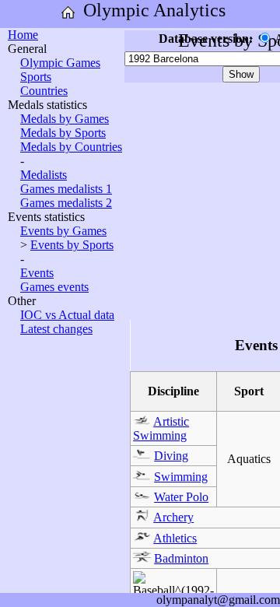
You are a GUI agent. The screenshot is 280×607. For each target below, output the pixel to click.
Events (37, 272)
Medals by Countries (71, 146)
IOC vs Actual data (67, 314)
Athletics (175, 538)
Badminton (181, 558)
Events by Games (63, 230)
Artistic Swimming (161, 428)
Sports (35, 76)
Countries (44, 90)
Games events (54, 286)
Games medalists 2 (66, 202)
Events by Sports (72, 244)
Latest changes (56, 328)
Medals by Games (64, 118)
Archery (173, 517)
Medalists (43, 174)
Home (23, 34)
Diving (171, 455)
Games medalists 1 (66, 188)
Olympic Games (60, 62)
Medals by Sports (63, 132)
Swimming (181, 476)
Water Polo (181, 496)
